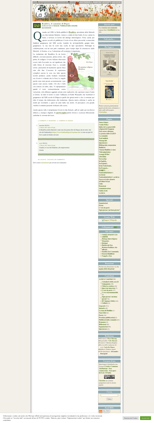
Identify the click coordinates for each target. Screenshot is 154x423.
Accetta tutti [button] (145, 418)
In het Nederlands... (105, 166)
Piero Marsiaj (111, 338)
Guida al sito (103, 191)
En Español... (103, 163)
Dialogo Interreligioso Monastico (109, 240)
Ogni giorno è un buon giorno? (109, 210)
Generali (56, 26)
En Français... (103, 168)
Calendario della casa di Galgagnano (110, 283)
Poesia (101, 205)
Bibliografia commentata (107, 145)
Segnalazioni (103, 203)
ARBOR (105, 237)
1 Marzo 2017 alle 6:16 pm (47, 145)
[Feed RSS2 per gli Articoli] (104, 411)
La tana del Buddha (105, 310)
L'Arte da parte (104, 207)
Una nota (102, 380)
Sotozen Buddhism (108, 254)
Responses (102, 322)
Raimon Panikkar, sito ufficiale (109, 248)
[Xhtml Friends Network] (115, 227)
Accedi (118, 2)
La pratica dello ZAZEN (107, 133)
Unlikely (105, 303)
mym (40, 143)
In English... (103, 161)
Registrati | (102, 2)
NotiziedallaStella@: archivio (109, 177)
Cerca (109, 391)
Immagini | (95, 2)
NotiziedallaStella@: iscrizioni (106, 173)
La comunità (103, 136)
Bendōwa (72, 32)
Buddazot (102, 147)
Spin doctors (103, 143)
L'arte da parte (107, 290)
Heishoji (105, 243)
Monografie (103, 140)
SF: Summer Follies (108, 301)
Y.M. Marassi (112, 341)
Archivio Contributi (106, 279)
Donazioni (102, 186)
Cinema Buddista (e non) (107, 150)
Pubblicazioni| (88, 2)
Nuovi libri (102, 313)
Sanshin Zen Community (110, 251)
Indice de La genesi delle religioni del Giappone (107, 128)
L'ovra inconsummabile (110, 292)
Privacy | (113, 2)
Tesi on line (103, 159)
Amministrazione (105, 188)
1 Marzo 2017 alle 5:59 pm (47, 127)
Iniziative (102, 308)
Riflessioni (102, 324)
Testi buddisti (103, 138)
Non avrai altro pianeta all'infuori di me (107, 180)
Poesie (101, 315)
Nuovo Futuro (103, 122)
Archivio (102, 193)
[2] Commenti (46, 28)
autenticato (45, 162)
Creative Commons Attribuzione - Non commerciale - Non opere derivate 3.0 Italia (108, 369)
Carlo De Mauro (109, 347)
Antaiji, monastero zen (109, 234)
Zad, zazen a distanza (106, 131)
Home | (82, 2)
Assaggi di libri (104, 154)
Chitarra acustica (108, 286)
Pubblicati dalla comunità (68, 26)
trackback (111, 30)
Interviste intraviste (108, 288)
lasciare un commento (109, 28)
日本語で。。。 (104, 170)
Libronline (102, 156)
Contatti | (107, 2)
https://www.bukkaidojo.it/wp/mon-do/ (66, 132)
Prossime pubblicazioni (107, 317)
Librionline (103, 112)
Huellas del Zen (107, 245)
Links (101, 184)
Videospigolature (105, 152)
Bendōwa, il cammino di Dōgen (56, 23)
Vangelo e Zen (107, 256)
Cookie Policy (104, 124)
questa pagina (61, 112)
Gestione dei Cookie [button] (130, 418)
